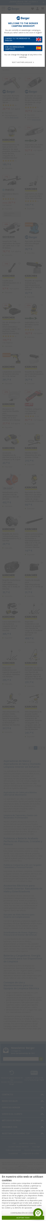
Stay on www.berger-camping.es (15, 48)
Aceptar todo (23, 1218)
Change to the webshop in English (17, 39)
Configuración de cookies (23, 1213)
